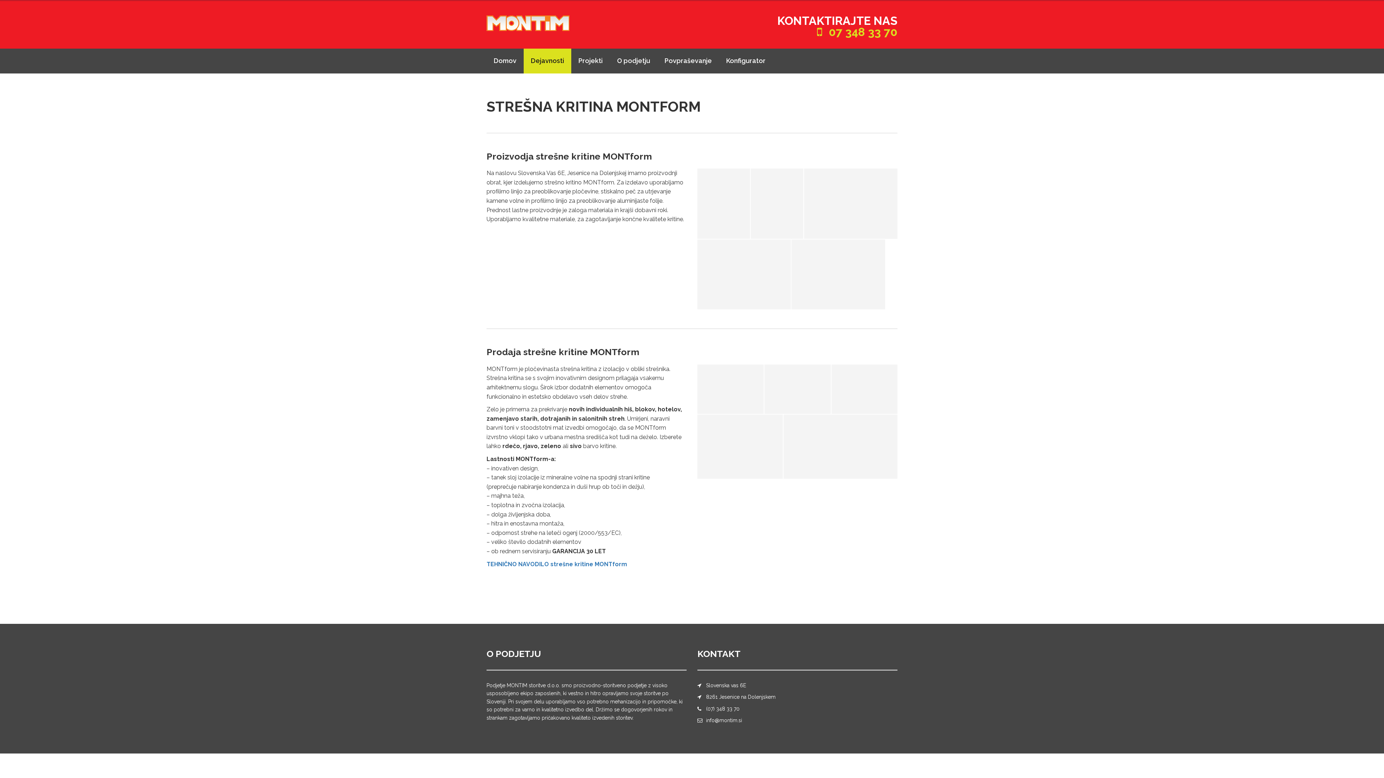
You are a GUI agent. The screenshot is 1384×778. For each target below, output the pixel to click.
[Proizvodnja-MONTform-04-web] (838, 274)
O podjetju (633, 60)
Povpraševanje (688, 60)
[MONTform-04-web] (740, 447)
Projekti (590, 60)
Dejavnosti (547, 60)
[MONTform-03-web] (864, 389)
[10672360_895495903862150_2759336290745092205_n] (840, 447)
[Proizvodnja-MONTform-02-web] (777, 203)
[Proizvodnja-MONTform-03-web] (850, 203)
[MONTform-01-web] (797, 389)
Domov (505, 60)
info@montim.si (724, 720)
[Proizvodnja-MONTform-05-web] (744, 274)
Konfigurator (746, 60)
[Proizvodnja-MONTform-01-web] (723, 203)
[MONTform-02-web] (730, 389)
